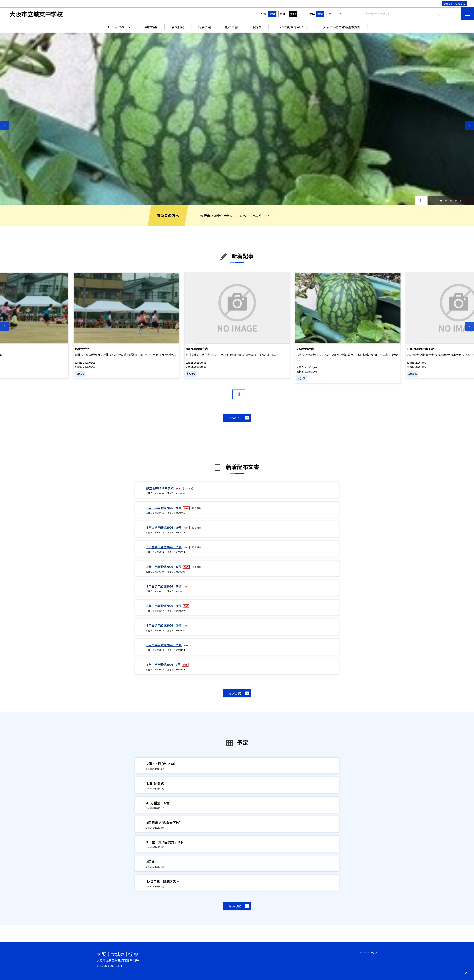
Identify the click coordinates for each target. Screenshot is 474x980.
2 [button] (446, 200)
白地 (282, 14)
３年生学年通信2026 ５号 (164, 586)
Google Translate (454, 3)
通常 (272, 14)
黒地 (293, 14)
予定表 (256, 27)
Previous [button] (4, 125)
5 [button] (461, 200)
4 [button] (456, 200)
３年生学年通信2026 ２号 (164, 645)
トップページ (122, 27)
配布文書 (231, 27)
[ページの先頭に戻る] (467, 973)
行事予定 (204, 27)
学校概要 (151, 27)
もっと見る (235, 418)
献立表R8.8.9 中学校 (160, 488)
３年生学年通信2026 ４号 (164, 605)
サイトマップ (369, 952)
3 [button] (451, 200)
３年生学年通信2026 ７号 (164, 547)
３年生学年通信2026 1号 (163, 664)
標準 (320, 14)
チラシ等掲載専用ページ (292, 27)
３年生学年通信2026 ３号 (164, 625)
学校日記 (177, 27)
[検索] (437, 13)
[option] (237, 119)
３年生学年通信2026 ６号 (164, 566)
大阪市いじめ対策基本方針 (341, 27)
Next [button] (469, 125)
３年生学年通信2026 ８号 (164, 527)
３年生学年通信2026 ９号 (164, 508)
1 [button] (441, 200)
